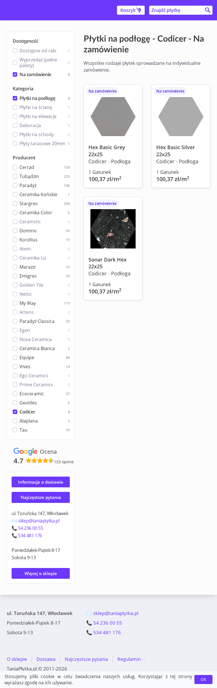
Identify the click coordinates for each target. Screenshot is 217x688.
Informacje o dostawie (40, 482)
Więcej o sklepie (41, 573)
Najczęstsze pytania (41, 497)
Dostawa (45, 659)
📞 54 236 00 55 (27, 528)
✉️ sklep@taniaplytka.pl (35, 521)
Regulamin (129, 659)
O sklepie (17, 659)
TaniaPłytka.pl (40, 10)
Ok (203, 679)
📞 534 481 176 (27, 535)
